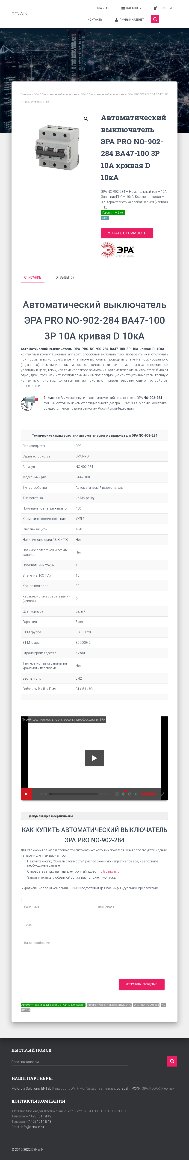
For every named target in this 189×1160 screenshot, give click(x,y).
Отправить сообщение (141, 984)
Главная (103, 8)
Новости (165, 8)
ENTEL (46, 1088)
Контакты (95, 19)
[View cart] (169, 19)
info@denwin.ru (32, 1127)
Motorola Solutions (26, 1088)
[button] (86, 119)
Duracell (122, 1088)
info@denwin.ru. (108, 871)
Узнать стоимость (127, 233)
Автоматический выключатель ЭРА (63, 94)
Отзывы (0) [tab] (65, 277)
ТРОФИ (135, 1088)
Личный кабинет (132, 19)
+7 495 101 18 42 (38, 1116)
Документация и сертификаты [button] (51, 816)
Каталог (132, 8)
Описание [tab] (32, 277)
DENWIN (37, 1149)
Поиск (172, 1061)
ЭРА (36, 94)
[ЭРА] (118, 249)
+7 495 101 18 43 (38, 1121)
